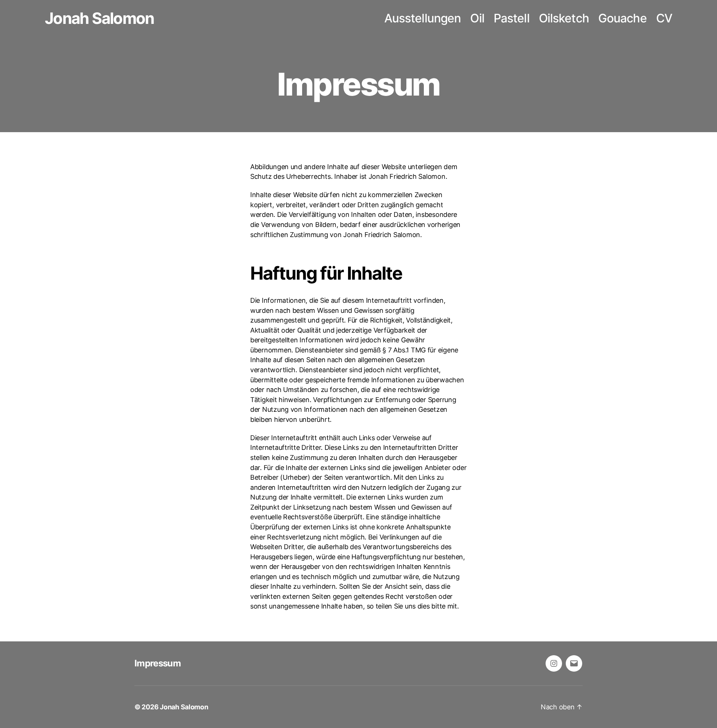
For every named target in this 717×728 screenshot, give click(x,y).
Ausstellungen (422, 18)
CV (664, 18)
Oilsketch (564, 18)
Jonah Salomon (99, 18)
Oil (477, 18)
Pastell (512, 18)
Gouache (622, 18)
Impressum (157, 663)
